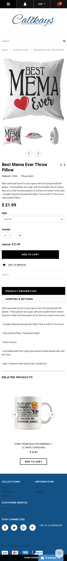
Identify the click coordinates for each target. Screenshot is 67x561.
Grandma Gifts (20, 50)
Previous (61, 165)
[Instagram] (23, 527)
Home (5, 50)
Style (4, 213)
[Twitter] (14, 527)
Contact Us (52, 557)
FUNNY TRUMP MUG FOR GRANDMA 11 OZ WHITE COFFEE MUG (33, 446)
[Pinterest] (32, 527)
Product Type (9, 176)
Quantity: (6, 229)
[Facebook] (5, 527)
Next (64, 165)
